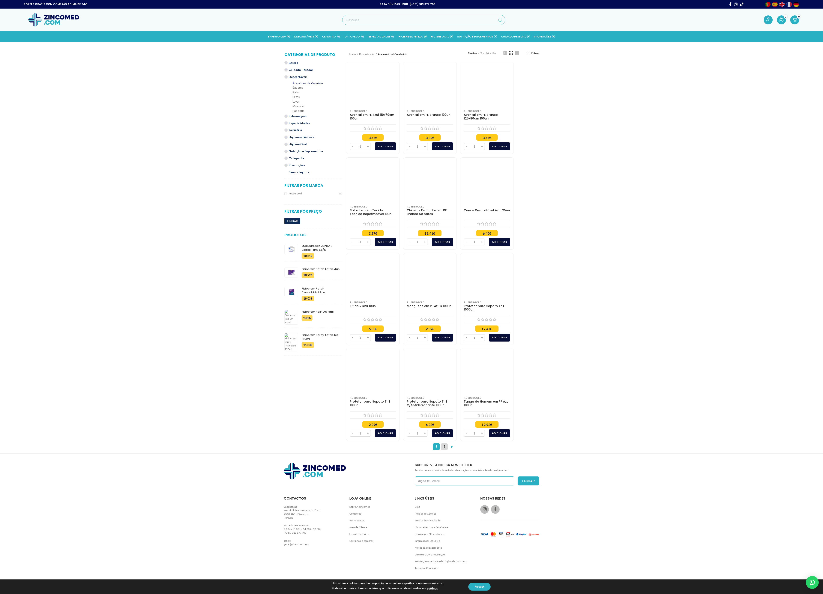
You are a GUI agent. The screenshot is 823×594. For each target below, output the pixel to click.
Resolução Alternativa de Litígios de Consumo (441, 561)
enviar (528, 481)
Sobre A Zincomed (359, 506)
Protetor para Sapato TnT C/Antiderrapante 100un (427, 403)
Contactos (355, 513)
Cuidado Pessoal (301, 70)
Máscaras (299, 106)
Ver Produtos (357, 520)
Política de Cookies (425, 513)
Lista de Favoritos (359, 534)
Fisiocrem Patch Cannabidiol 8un (313, 290)
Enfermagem (297, 116)
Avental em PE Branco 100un (429, 115)
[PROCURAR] (500, 20)
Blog (417, 506)
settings (432, 589)
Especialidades (299, 123)
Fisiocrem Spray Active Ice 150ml (320, 337)
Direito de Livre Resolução (430, 554)
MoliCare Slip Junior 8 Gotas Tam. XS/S (317, 248)
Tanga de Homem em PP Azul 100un (486, 403)
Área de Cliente (358, 527)
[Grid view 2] (505, 53)
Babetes (298, 87)
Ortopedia (296, 158)
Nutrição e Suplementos (306, 151)
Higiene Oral (298, 144)
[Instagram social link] (736, 4)
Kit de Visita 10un (363, 306)
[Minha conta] (768, 20)
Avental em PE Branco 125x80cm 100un (481, 116)
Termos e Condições (427, 568)
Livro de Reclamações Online (431, 527)
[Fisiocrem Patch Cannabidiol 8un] (291, 294)
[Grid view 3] (511, 53)
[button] (812, 582)
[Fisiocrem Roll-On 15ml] (291, 317)
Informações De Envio (427, 540)
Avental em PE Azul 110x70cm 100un (372, 116)
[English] (782, 4)
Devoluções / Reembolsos (430, 534)
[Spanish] (775, 4)
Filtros (535, 53)
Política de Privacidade (427, 520)
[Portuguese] (768, 4)
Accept (479, 587)
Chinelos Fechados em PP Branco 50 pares (427, 212)
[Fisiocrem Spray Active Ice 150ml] (291, 342)
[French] (789, 4)
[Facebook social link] (730, 4)
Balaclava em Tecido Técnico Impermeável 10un (371, 212)
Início (352, 54)
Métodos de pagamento (428, 547)
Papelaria (298, 110)
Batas (296, 92)
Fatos (296, 97)
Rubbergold (295, 193)
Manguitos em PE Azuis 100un (429, 306)
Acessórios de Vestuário (308, 83)
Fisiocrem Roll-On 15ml (318, 312)
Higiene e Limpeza (301, 137)
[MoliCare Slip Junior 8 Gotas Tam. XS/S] (291, 251)
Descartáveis (298, 77)
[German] (796, 4)
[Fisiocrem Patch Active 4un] (291, 272)
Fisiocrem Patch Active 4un (320, 269)
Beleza (293, 62)
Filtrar (292, 220)
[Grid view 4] (517, 53)
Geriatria (295, 130)
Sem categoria (299, 172)
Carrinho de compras (361, 540)
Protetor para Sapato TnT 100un (370, 403)
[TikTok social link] (742, 4)
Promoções (297, 165)
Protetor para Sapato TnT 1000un (484, 308)
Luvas (296, 101)
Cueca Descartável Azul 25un (487, 210)
